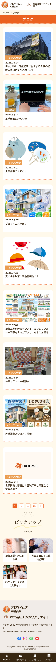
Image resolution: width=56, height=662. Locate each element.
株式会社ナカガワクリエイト (29, 617)
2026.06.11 (26, 482)
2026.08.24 (27, 63)
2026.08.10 (16, 114)
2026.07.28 (22, 272)
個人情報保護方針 (30, 649)
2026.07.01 (26, 326)
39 (34, 505)
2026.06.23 (18, 429)
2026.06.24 (18, 377)
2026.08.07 (16, 167)
